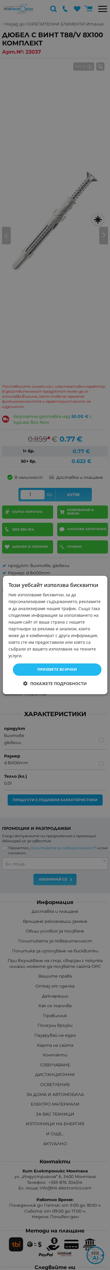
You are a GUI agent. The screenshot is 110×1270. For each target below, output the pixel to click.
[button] (55, 683)
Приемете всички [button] (57, 669)
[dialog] (55, 635)
